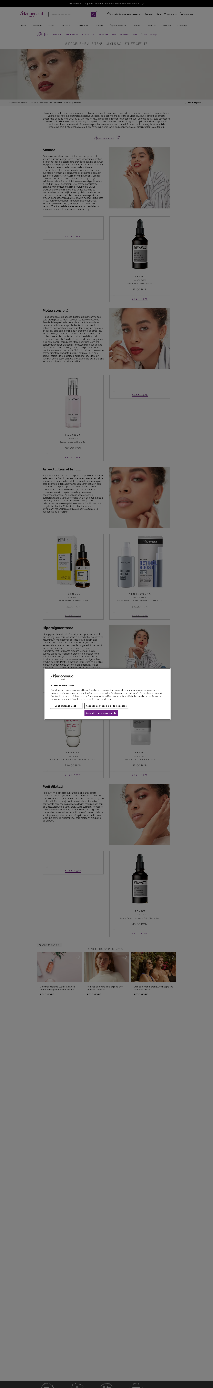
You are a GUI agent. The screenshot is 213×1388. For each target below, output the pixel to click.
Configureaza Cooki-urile (66, 706)
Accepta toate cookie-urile (101, 713)
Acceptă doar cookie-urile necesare (106, 706)
